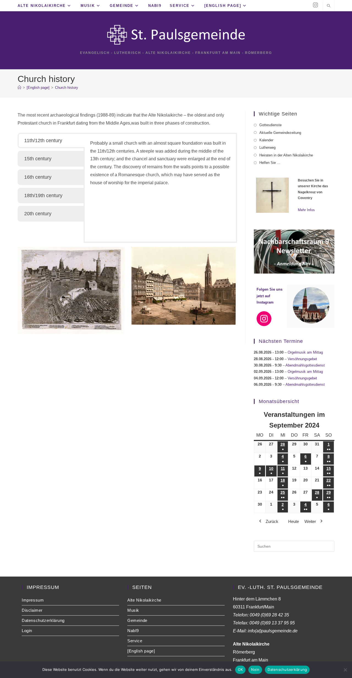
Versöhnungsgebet (302, 359)
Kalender (266, 140)
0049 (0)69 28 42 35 (269, 615)
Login (27, 630)
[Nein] (345, 670)
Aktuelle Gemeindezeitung (280, 133)
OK (240, 669)
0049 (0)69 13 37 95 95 (272, 623)
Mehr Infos (306, 210)
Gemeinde (137, 620)
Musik (133, 610)
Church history (66, 88)
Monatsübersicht (279, 401)
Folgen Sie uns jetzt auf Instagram (269, 295)
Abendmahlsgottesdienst (305, 365)
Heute (293, 521)
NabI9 (133, 630)
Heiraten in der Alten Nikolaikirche (286, 155)
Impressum (33, 600)
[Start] (19, 88)
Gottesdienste (270, 125)
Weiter (310, 521)
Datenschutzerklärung (43, 620)
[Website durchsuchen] (328, 6)
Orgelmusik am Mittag (305, 352)
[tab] (51, 140)
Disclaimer (32, 610)
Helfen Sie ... (269, 163)
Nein (255, 669)
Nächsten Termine (281, 341)
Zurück (272, 521)
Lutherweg (267, 147)
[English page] (141, 651)
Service (134, 640)
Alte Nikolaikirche (144, 600)
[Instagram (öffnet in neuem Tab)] (315, 5)
